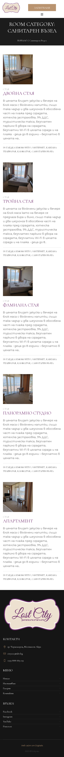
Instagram (7, 716)
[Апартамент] (18, 497)
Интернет (38, 147)
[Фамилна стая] (18, 281)
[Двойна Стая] (18, 69)
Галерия (6, 688)
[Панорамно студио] (18, 389)
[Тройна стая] (18, 177)
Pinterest (7, 726)
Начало (22, 40)
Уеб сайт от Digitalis (32, 745)
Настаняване (9, 683)
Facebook (7, 711)
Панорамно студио (27, 413)
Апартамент (18, 521)
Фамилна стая (21, 305)
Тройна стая (18, 201)
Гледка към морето (18, 147)
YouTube (7, 721)
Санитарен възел (43, 151)
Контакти (8, 693)
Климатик (24, 151)
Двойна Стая (18, 93)
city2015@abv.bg (15, 653)
